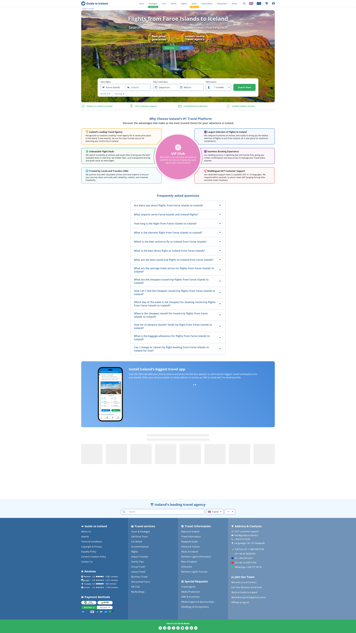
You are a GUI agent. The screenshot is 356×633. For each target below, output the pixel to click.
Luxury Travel (138, 571)
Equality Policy (88, 551)
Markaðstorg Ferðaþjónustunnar (248, 597)
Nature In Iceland (190, 531)
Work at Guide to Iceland (244, 592)
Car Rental (136, 541)
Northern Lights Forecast (194, 571)
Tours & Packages (140, 531)
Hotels (173, 3)
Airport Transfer (139, 556)
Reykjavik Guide (189, 541)
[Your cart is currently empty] (266, 3)
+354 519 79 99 (242, 539)
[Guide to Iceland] (94, 3)
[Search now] (244, 3)
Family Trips (137, 561)
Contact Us (87, 561)
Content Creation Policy (93, 556)
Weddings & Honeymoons (195, 606)
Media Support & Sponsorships (197, 601)
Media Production (190, 591)
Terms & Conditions (91, 541)
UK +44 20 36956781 (245, 553)
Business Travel (139, 576)
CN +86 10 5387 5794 (245, 562)
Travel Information (191, 536)
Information (207, 3)
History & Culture (190, 546)
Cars (164, 3)
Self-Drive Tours (139, 536)
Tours (141, 3)
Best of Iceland (189, 561)
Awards (85, 536)
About (234, 3)
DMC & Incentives (190, 596)
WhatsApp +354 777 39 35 (248, 567)
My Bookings (137, 591)
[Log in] (273, 3)
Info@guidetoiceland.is (246, 535)
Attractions (222, 3)
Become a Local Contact (243, 582)
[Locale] (251, 3)
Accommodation (140, 546)
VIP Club (135, 586)
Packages (153, 3)
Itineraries (186, 566)
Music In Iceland (189, 551)
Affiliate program (240, 602)
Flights (184, 3)
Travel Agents (188, 586)
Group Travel (138, 566)
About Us (86, 531)
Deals (194, 3)
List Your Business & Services (246, 587)
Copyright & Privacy (91, 546)
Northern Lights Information (196, 556)
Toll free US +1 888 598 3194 (249, 549)
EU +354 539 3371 (244, 558)
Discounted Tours (140, 581)
